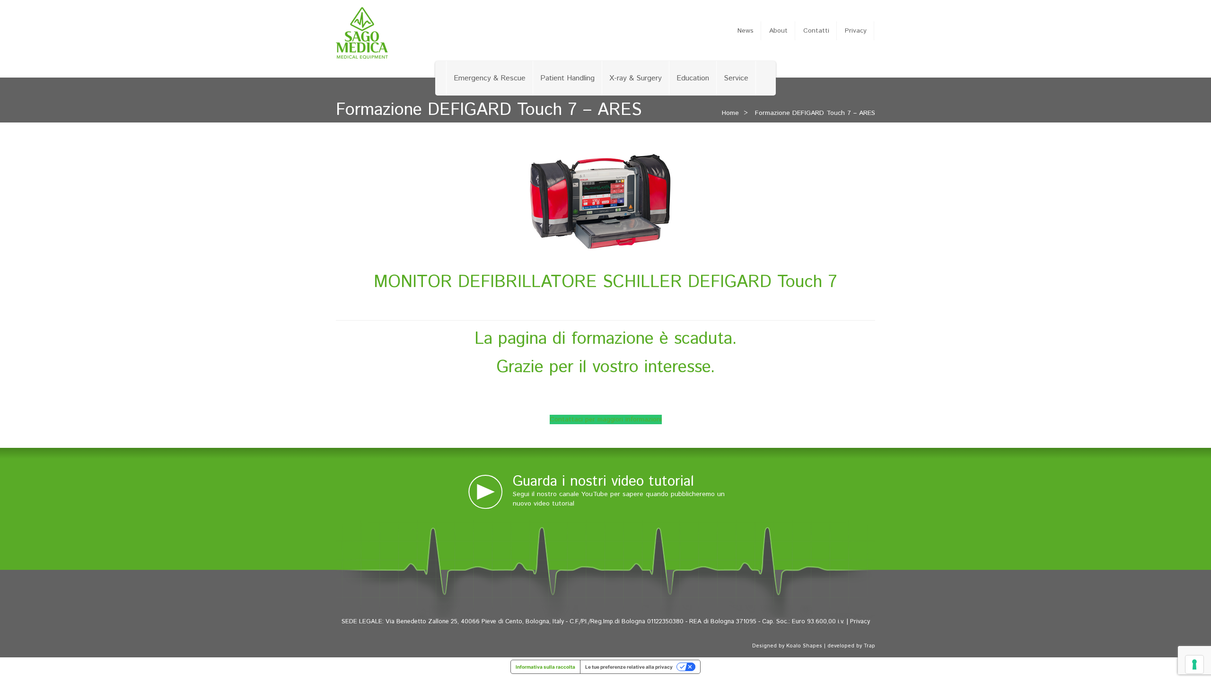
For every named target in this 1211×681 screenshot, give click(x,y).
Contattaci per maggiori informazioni (606, 419)
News (745, 30)
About (778, 30)
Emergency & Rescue (490, 78)
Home (730, 113)
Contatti (816, 30)
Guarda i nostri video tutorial (603, 481)
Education (692, 78)
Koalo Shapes (804, 646)
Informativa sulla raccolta (545, 667)
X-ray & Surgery (635, 78)
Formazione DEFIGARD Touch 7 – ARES (815, 113)
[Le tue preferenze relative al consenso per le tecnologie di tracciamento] (1194, 664)
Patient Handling (567, 78)
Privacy (856, 30)
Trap (869, 646)
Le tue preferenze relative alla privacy (629, 667)
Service (736, 78)
